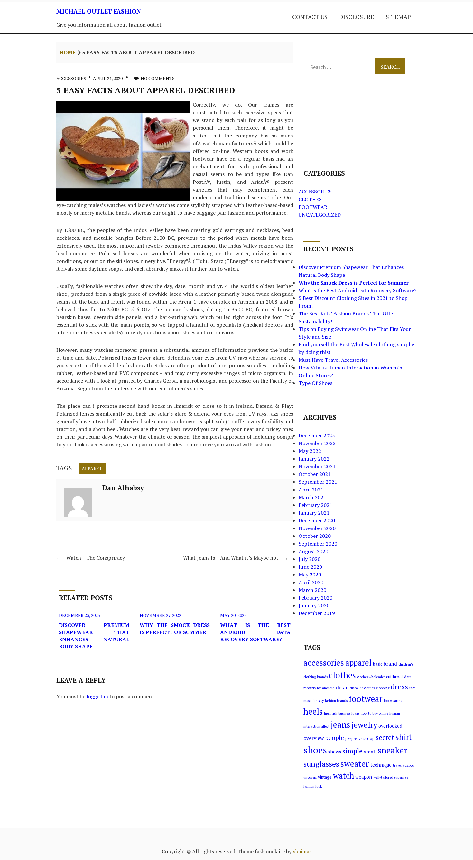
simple (352, 750)
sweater (354, 763)
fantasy (318, 700)
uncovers (310, 777)
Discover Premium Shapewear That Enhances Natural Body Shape (94, 636)
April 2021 (311, 489)
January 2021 (314, 512)
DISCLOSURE (356, 17)
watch (343, 776)
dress (399, 687)
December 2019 (317, 613)
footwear (366, 698)
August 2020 (313, 551)
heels (313, 711)
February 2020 (315, 597)
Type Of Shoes (315, 383)
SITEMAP (398, 17)
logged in (97, 696)
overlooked (390, 726)
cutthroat (394, 676)
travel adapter (404, 765)
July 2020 (309, 559)
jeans (340, 724)
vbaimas (302, 851)
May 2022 (310, 450)
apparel (92, 468)
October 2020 (315, 535)
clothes (342, 675)
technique (381, 765)
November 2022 (317, 443)
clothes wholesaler (371, 677)
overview (313, 738)
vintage (325, 777)
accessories (323, 662)
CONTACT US (310, 17)
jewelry (364, 724)
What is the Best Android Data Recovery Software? (255, 632)
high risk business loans (341, 713)
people (334, 738)
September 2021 (318, 481)
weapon (363, 777)
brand (390, 663)
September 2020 (318, 543)
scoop (369, 738)
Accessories (71, 78)
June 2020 (310, 566)
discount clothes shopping (369, 688)
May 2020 (310, 574)
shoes (315, 750)
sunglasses (321, 764)
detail (342, 687)
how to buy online (374, 713)
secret (385, 737)
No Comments (158, 78)
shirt (403, 737)
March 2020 (312, 590)
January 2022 (314, 458)
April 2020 (311, 582)
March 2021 (312, 497)
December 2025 (317, 435)
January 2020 (314, 605)
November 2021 (317, 466)
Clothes (310, 199)
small (370, 751)
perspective (353, 738)
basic (377, 664)
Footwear (313, 206)
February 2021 (315, 505)
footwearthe (393, 700)
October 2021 (315, 474)
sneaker (392, 750)
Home (68, 52)
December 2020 (317, 520)
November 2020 (317, 528)
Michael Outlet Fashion (98, 11)
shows (334, 752)
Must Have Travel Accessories (333, 359)
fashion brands (336, 700)
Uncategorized (320, 214)
